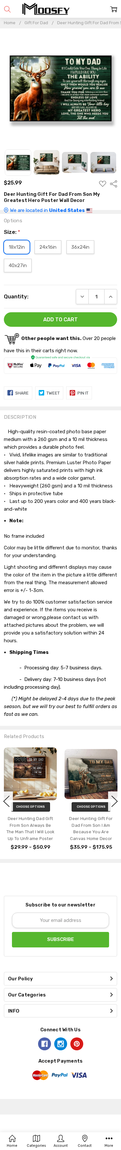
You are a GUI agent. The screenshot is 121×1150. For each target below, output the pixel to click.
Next (114, 801)
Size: (12, 232)
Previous (6, 801)
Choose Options (30, 807)
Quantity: (16, 296)
